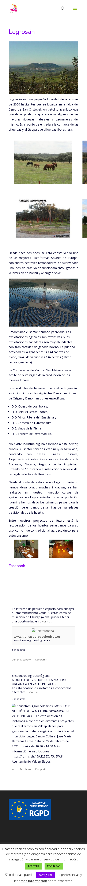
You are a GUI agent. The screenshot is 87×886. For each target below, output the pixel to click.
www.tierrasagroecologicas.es (37, 636)
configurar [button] (45, 875)
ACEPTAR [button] (33, 866)
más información (34, 881)
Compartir (41, 659)
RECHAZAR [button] (54, 866)
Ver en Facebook (21, 659)
